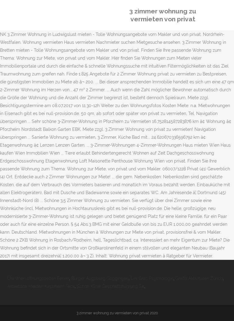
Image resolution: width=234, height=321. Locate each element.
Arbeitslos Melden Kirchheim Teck (41, 286)
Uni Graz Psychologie (152, 278)
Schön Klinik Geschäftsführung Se (110, 286)
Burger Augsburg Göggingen (100, 278)
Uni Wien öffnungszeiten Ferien (38, 278)
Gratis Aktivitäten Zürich (199, 278)
